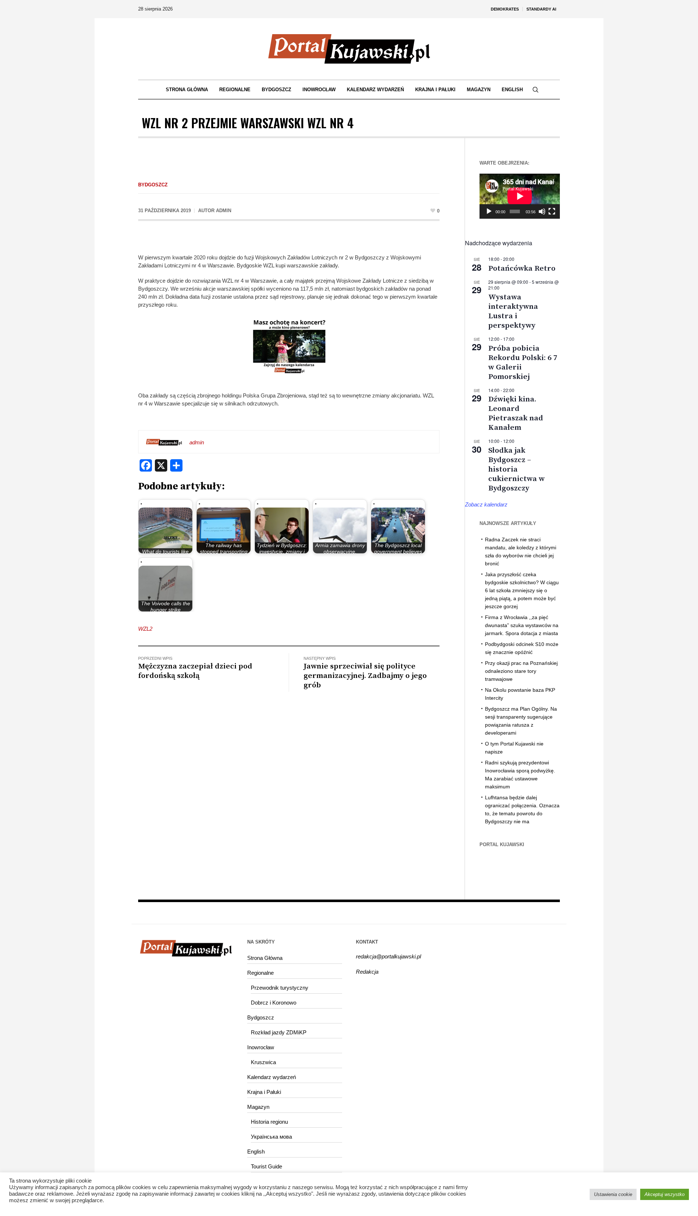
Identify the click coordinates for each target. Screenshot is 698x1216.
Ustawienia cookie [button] (613, 1194)
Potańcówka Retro (521, 268)
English (256, 1151)
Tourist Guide (266, 1166)
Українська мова (271, 1137)
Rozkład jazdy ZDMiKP (278, 1032)
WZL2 (145, 629)
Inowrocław (260, 1047)
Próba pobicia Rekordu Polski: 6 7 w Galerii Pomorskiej (522, 362)
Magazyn (258, 1107)
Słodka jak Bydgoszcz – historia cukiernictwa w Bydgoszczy (516, 469)
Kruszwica (263, 1062)
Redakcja (367, 972)
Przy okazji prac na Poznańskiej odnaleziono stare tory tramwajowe (521, 671)
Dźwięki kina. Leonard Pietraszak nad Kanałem (515, 413)
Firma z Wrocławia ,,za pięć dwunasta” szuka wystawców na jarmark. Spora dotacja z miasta (521, 625)
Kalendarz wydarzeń (271, 1077)
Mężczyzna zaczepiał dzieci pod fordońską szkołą (195, 671)
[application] (520, 196)
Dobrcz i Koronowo (273, 1002)
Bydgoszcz (153, 184)
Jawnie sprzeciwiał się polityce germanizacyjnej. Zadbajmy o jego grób (365, 676)
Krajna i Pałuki (264, 1092)
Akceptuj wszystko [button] (665, 1194)
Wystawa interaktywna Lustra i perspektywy (513, 311)
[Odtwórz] (489, 211)
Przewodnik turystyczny (279, 988)
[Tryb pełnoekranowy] (551, 211)
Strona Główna (264, 958)
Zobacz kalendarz (486, 504)
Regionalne (260, 973)
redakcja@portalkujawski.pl (388, 956)
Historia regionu (269, 1122)
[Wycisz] (542, 211)
